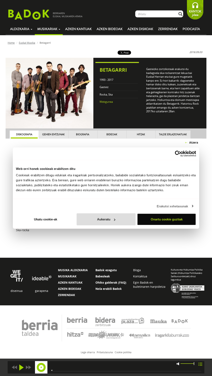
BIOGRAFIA (82, 134)
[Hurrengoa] (28, 367)
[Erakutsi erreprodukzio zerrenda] (200, 363)
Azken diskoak (140, 29)
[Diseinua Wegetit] (16, 275)
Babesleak (102, 276)
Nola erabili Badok (108, 289)
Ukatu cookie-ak (45, 219)
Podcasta (191, 29)
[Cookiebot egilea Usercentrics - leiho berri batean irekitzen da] (178, 153)
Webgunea (106, 102)
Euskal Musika (27, 42)
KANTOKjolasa (195, 13)
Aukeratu (103, 219)
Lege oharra (88, 352)
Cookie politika (123, 352)
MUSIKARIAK (67, 276)
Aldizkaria (20, 29)
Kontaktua (140, 276)
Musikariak (47, 29)
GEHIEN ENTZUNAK (53, 134)
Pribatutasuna (105, 352)
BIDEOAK (111, 134)
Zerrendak (168, 29)
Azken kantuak (78, 29)
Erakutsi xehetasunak (172, 206)
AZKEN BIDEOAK (69, 289)
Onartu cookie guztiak (167, 219)
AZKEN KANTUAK (70, 282)
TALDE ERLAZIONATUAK (173, 134)
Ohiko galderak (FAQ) (110, 282)
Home (11, 42)
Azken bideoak (110, 29)
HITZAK (141, 134)
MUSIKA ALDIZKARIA (73, 270)
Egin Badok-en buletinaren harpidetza (149, 284)
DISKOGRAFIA (24, 134)
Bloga (137, 270)
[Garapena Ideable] (41, 278)
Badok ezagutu (106, 270)
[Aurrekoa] (14, 367)
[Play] (21, 367)
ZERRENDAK (66, 295)
